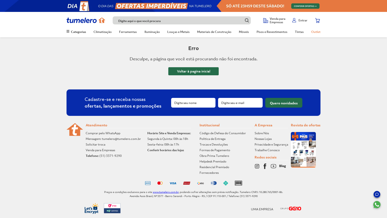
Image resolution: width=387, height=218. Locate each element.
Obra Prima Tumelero (214, 156)
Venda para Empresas (100, 150)
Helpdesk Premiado (213, 161)
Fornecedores (209, 173)
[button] (377, 195)
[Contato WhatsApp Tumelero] (377, 205)
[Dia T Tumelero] (193, 6)
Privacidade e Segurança (271, 144)
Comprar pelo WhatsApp (103, 133)
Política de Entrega (213, 139)
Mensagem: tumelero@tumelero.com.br (113, 139)
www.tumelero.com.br (166, 192)
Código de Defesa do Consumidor (223, 133)
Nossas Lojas (263, 139)
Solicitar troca (95, 144)
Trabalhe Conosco (267, 150)
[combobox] (186, 20)
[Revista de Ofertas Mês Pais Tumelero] (303, 166)
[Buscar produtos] (247, 20)
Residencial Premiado (214, 167)
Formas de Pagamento (215, 150)
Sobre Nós (262, 133)
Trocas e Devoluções (214, 144)
